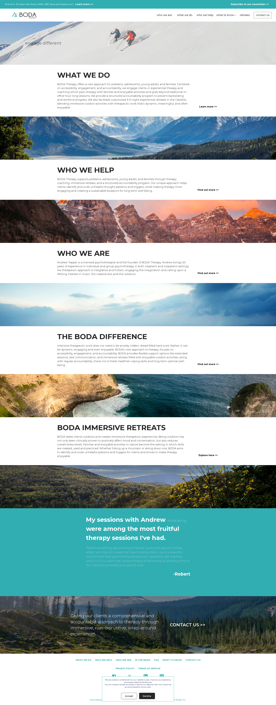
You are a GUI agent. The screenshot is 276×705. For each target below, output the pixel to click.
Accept (129, 696)
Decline (147, 696)
